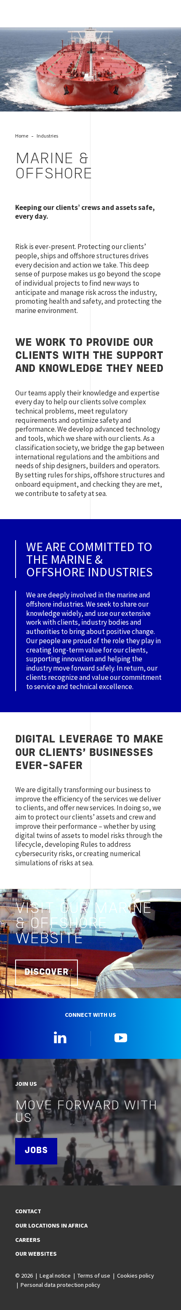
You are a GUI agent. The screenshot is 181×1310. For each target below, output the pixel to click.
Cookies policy (135, 1275)
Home (21, 136)
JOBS (36, 1151)
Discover (46, 972)
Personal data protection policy (60, 1285)
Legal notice (55, 1275)
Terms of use (93, 1275)
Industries (47, 136)
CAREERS (27, 1240)
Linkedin (60, 1037)
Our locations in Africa (51, 1225)
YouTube (120, 1037)
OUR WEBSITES (36, 1253)
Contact (28, 1211)
